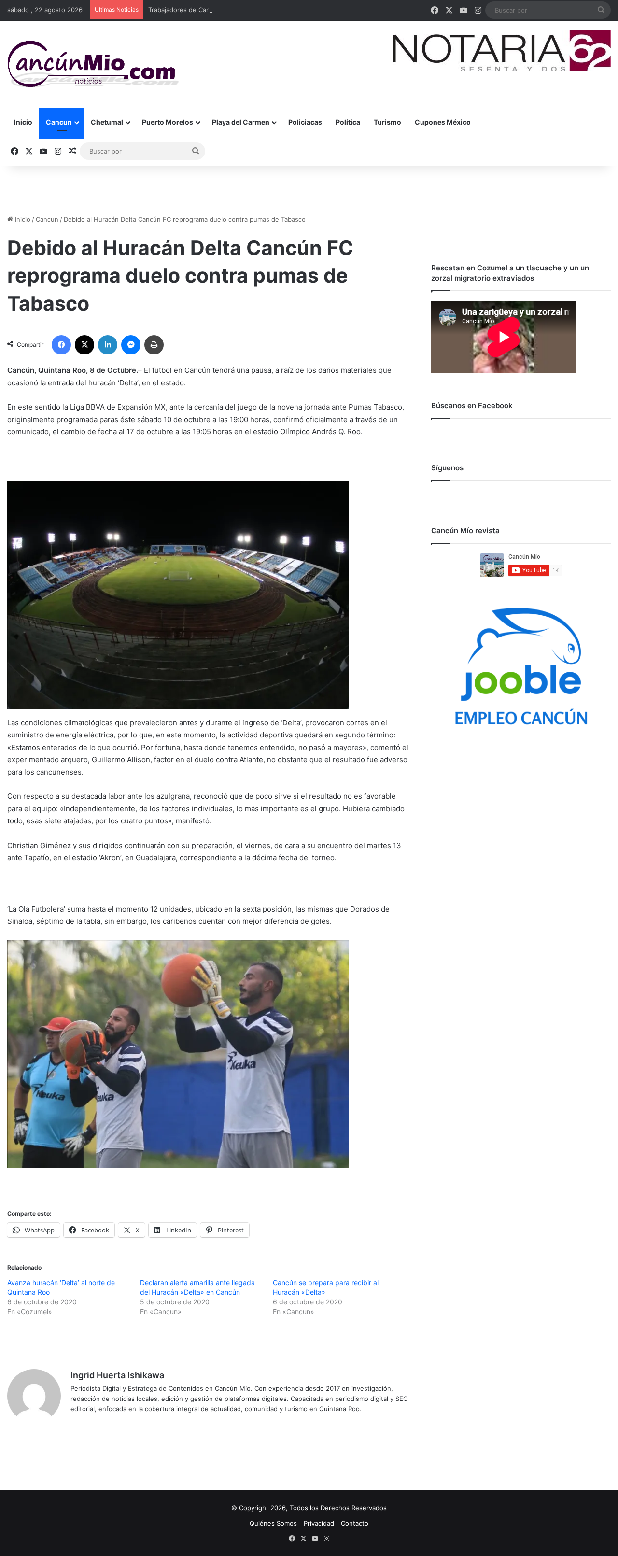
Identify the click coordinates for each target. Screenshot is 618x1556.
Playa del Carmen (240, 122)
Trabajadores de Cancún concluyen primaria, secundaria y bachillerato (253, 10)
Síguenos (447, 467)
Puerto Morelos (167, 122)
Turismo (387, 122)
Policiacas (305, 122)
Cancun (59, 122)
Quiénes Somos (273, 1523)
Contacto (354, 1523)
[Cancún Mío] (93, 64)
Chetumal (107, 122)
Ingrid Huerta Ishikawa (117, 1375)
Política (348, 122)
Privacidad (319, 1523)
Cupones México (443, 122)
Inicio (23, 122)
